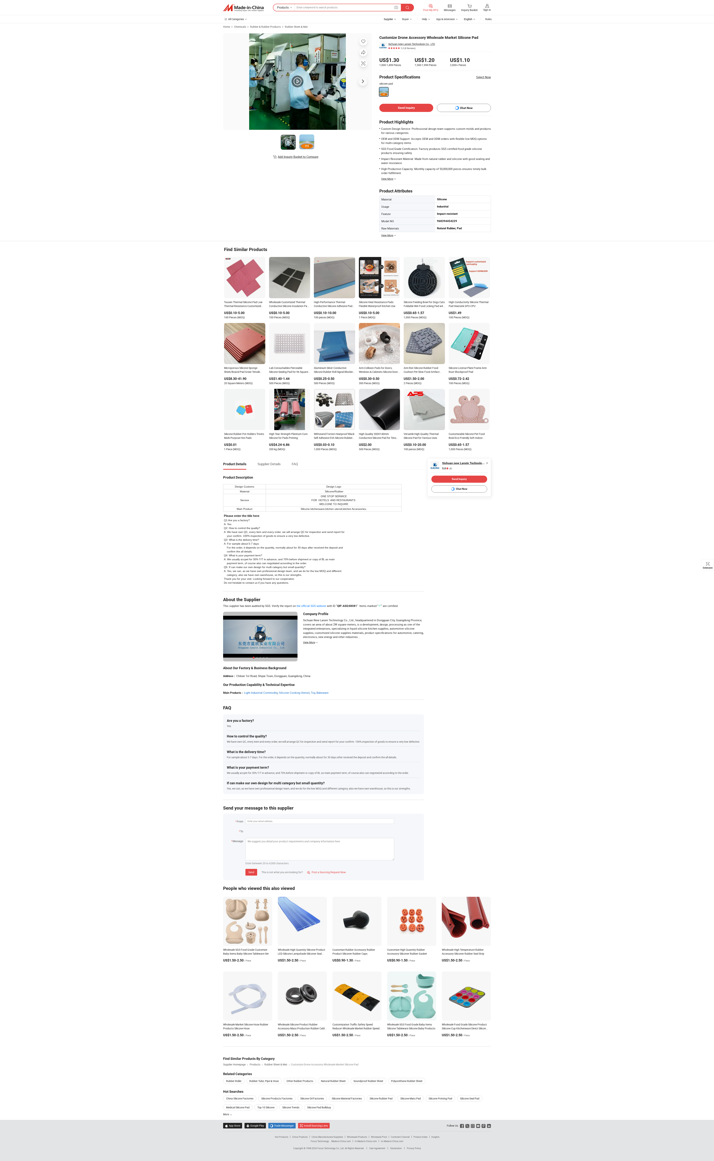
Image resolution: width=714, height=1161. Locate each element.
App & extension (445, 19)
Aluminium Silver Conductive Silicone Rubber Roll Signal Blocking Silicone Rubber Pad (334, 370)
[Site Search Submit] (407, 7)
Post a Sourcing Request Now (326, 872)
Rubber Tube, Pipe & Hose (264, 1081)
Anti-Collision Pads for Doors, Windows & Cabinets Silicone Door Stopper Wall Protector (378, 370)
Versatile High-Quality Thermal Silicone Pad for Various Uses (421, 436)
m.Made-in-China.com (366, 1141)
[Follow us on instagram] (473, 1125)
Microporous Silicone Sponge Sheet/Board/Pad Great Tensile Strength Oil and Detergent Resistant (242, 370)
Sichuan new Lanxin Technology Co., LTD (411, 44)
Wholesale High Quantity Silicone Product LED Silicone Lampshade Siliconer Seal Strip (301, 953)
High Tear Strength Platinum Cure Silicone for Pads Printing (288, 436)
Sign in (487, 10)
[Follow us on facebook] (462, 1125)
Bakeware (322, 692)
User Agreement (377, 1148)
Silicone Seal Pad (469, 1098)
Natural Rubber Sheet (333, 1081)
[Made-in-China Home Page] (243, 8)
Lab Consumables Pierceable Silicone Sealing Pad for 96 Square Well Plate (288, 370)
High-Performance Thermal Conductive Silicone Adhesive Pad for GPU (333, 304)
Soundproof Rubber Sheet (368, 1081)
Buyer (405, 19)
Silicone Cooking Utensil (294, 692)
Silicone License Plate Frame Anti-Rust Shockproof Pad (468, 370)
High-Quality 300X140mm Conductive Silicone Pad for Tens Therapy (377, 436)
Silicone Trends (290, 1107)
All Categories (236, 19)
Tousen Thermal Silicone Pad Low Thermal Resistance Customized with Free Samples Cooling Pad (243, 304)
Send (251, 872)
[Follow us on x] (467, 1125)
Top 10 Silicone (265, 1107)
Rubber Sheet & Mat (296, 26)
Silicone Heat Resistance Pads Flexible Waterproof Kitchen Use (377, 304)
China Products (300, 1136)
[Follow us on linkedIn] (489, 1125)
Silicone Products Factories (276, 1098)
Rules (488, 19)
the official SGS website (311, 606)
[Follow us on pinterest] (483, 1125)
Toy (313, 692)
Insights (435, 1136)
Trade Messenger (282, 1125)
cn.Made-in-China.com (392, 1141)
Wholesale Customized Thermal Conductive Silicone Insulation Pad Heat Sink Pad (289, 304)
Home (226, 26)
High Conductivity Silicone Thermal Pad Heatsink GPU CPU (468, 304)
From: (240, 821)
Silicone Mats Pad (410, 1098)
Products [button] (283, 7)
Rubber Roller (234, 1081)
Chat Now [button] (466, 108)
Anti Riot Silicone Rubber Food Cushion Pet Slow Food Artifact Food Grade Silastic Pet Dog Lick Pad (422, 370)
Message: (238, 841)
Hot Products (281, 1136)
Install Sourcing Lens (316, 1125)
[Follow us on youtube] (478, 1125)
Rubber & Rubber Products (265, 26)
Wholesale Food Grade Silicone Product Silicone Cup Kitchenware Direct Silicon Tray (464, 1028)
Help (424, 19)
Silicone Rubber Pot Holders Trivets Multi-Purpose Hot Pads (244, 436)
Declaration (396, 1148)
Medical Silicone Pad (238, 1107)
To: (242, 831)
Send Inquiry (406, 108)
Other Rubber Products (300, 1081)
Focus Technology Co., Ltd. (331, 1148)
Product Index (420, 1136)
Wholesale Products (357, 1136)
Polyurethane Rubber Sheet (406, 1081)
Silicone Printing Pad (440, 1098)
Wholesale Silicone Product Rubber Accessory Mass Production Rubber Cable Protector (302, 1028)
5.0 (447, 468)
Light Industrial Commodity (261, 692)
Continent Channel (400, 1136)
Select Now (483, 77)
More (226, 1114)
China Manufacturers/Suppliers (327, 1136)
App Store (232, 1125)
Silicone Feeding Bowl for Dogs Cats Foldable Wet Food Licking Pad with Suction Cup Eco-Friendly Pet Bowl (424, 304)
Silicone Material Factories (347, 1098)
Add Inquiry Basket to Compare (298, 157)
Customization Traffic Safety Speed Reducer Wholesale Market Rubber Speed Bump (355, 1028)
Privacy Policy (414, 1148)
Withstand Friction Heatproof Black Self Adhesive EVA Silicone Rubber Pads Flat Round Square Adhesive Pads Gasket (334, 436)
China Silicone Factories (239, 1098)
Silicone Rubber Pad (381, 1098)
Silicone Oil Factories (312, 1098)
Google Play (255, 1125)
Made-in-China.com (341, 1141)
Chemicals (240, 26)
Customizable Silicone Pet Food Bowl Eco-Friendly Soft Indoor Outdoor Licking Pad (467, 436)
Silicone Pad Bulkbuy (319, 1107)
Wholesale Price (379, 1136)
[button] (396, 7)
